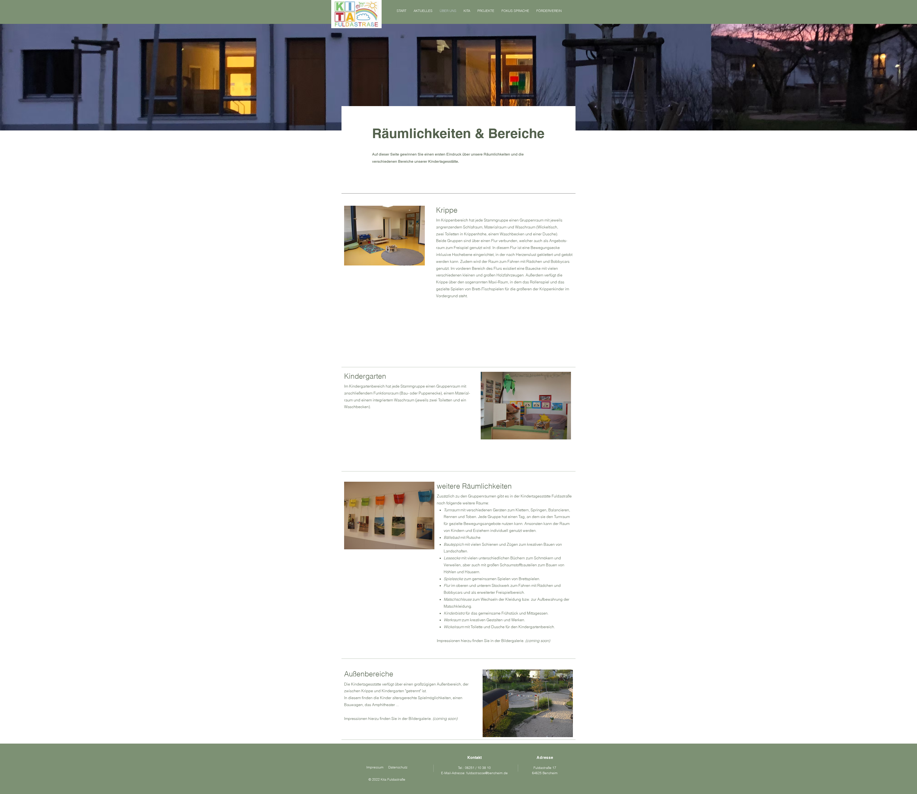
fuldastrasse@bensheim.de (487, 773)
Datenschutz (397, 767)
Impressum (375, 767)
